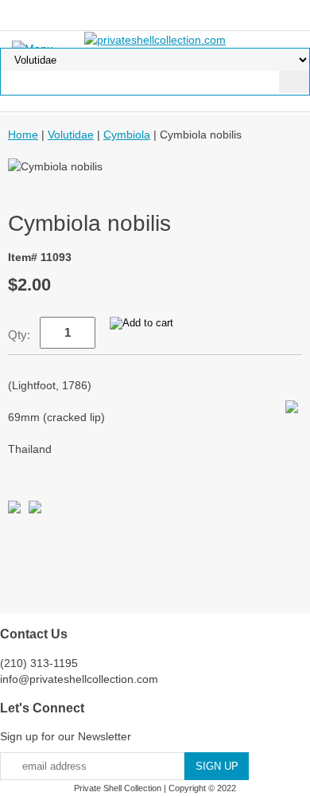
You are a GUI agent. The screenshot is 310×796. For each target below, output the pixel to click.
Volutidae (71, 134)
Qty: (19, 334)
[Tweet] (14, 509)
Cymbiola (126, 134)
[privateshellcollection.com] (155, 39)
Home (23, 134)
